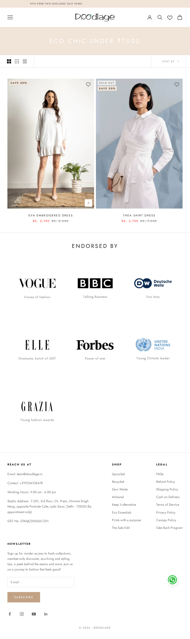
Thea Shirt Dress (139, 215)
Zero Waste (120, 489)
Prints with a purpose (126, 520)
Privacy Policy (165, 512)
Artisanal (118, 497)
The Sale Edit (121, 527)
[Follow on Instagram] (21, 614)
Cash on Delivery (168, 497)
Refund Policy (165, 481)
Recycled (118, 481)
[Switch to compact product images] (25, 61)
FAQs (160, 474)
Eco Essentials (121, 512)
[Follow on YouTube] (34, 614)
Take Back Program (169, 527)
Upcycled (118, 474)
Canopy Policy (166, 520)
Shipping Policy (167, 489)
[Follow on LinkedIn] (46, 614)
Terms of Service (167, 504)
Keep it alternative (124, 504)
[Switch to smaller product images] (17, 61)
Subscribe (23, 597)
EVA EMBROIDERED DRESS (50, 215)
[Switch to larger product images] (9, 61)
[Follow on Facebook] (9, 614)
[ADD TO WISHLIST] (88, 84)
